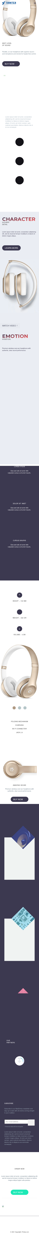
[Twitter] (22, 1221)
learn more (11, 247)
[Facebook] (17, 1221)
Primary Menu (35, 3)
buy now (11, 63)
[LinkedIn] (19, 1221)
